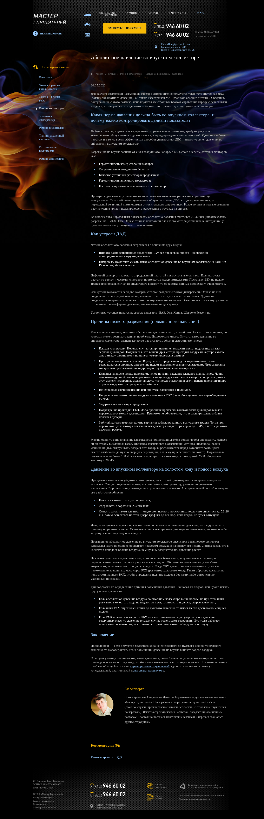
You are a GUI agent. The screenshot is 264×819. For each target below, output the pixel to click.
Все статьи (45, 77)
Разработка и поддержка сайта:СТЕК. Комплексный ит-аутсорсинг (205, 786)
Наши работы (177, 13)
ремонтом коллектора (148, 670)
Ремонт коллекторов (51, 108)
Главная (99, 74)
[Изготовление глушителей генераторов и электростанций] (87, 35)
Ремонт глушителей (51, 127)
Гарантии (132, 13)
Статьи (201, 13)
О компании (107, 13)
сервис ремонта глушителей (150, 666)
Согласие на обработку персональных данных (201, 795)
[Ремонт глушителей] (87, 15)
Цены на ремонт (51, 33)
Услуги (153, 13)
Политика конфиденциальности (194, 799)
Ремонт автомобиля (51, 158)
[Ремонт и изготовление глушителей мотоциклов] (87, 24)
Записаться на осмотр (124, 28)
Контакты (111, 15)
